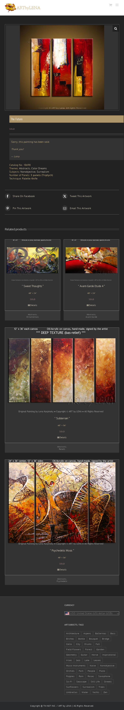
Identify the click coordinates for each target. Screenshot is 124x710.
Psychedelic (62, 581)
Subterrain (62, 418)
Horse (95, 654)
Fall (98, 644)
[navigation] (91, 613)
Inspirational (109, 654)
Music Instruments (76, 665)
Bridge (105, 638)
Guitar (84, 654)
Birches (70, 638)
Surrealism (43, 171)
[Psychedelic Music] (62, 502)
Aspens (87, 633)
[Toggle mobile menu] (117, 5)
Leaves (97, 660)
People (91, 671)
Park (81, 671)
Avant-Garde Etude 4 (91, 286)
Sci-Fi (69, 681)
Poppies (70, 676)
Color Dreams (39, 168)
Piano (102, 671)
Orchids (70, 671)
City (78, 644)
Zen (105, 692)
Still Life (95, 681)
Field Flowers (73, 649)
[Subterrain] (62, 370)
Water (85, 692)
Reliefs (62, 449)
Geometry (71, 654)
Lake (87, 660)
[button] (116, 28)
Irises (69, 660)
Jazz (78, 660)
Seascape (81, 681)
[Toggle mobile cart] (110, 5)
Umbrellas (72, 692)
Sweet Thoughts (33, 286)
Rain (81, 676)
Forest (88, 649)
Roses (91, 676)
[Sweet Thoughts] (32, 260)
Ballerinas (100, 633)
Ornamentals (32, 317)
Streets (108, 681)
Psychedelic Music (62, 550)
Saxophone (104, 676)
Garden (100, 649)
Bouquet (93, 638)
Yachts (96, 692)
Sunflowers (72, 687)
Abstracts (24, 168)
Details (33, 305)
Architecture (72, 633)
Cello (69, 644)
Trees (102, 687)
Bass (112, 633)
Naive (93, 665)
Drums (88, 644)
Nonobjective (28, 171)
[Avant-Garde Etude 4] (91, 260)
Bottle (81, 638)
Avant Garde (91, 317)
